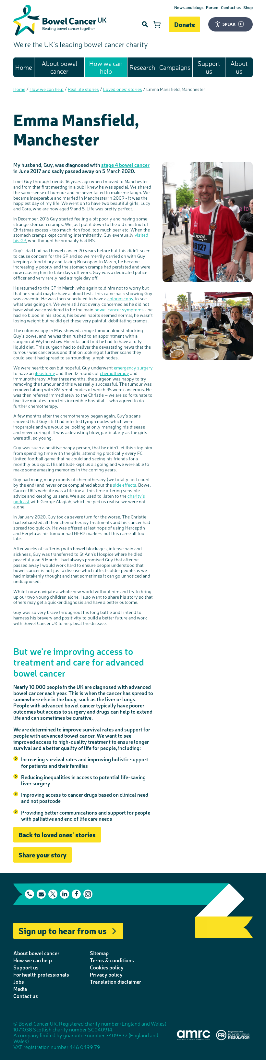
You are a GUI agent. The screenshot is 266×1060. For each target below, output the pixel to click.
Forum (212, 7)
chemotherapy (114, 373)
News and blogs (188, 7)
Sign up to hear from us (62, 930)
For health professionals (41, 974)
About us (239, 67)
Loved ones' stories (122, 89)
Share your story (42, 854)
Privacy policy (106, 974)
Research (142, 67)
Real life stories (83, 89)
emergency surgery (133, 367)
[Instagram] (87, 894)
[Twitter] (52, 894)
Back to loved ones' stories (57, 834)
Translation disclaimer (115, 981)
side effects (124, 485)
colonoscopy (120, 298)
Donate (184, 24)
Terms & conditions (112, 960)
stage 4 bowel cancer (125, 164)
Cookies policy (107, 967)
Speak (229, 24)
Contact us (231, 7)
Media (20, 988)
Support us (209, 67)
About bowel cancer (59, 67)
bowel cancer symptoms (119, 309)
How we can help (106, 67)
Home (23, 67)
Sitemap (99, 952)
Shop (248, 7)
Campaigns (174, 67)
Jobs (18, 981)
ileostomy (45, 373)
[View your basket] (157, 24)
